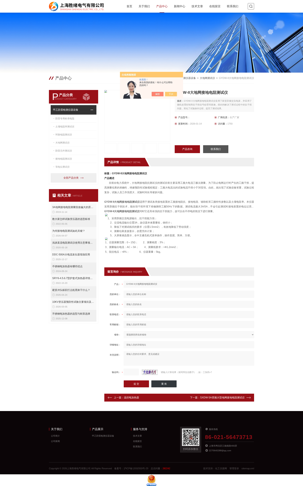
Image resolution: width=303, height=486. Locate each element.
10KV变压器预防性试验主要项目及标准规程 (73, 302)
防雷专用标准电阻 (64, 118)
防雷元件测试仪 (63, 150)
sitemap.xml (247, 468)
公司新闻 (55, 441)
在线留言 (215, 6)
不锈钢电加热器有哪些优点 (67, 266)
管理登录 (234, 468)
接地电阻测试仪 (63, 158)
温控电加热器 (131, 397)
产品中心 (162, 6)
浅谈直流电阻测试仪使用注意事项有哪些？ (73, 242)
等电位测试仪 (62, 166)
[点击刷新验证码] (150, 372)
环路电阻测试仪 (63, 134)
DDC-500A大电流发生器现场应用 (71, 254)
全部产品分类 (71, 177)
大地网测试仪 (207, 78)
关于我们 (144, 6)
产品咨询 (187, 149)
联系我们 (232, 6)
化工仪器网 (221, 468)
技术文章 (197, 6)
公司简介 (55, 436)
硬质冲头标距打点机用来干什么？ (71, 290)
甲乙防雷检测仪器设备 (183, 78)
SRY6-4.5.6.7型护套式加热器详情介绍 (73, 278)
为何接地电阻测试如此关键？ (68, 231)
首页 (129, 6)
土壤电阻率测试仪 (64, 126)
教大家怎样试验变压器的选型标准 (71, 219)
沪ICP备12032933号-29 (136, 468)
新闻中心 (179, 6)
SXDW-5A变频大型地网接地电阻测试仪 (222, 397)
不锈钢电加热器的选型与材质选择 (71, 313)
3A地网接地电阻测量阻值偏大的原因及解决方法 (73, 207)
